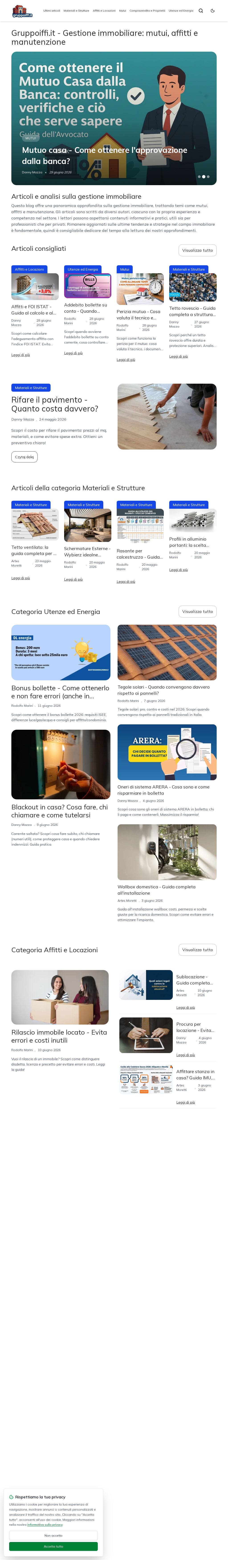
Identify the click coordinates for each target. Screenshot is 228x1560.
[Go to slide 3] (208, 176)
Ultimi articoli (51, 10)
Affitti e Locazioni (104, 10)
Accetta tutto (53, 1546)
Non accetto (54, 1536)
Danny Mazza (21, 825)
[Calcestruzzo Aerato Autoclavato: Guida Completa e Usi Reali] (114, 118)
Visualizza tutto (197, 250)
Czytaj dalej (24, 457)
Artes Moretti (31, 172)
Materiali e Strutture (76, 10)
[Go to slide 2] (203, 176)
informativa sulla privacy (44, 1525)
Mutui (122, 10)
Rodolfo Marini (22, 706)
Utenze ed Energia (181, 10)
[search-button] (200, 10)
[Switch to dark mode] (213, 11)
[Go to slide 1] (199, 176)
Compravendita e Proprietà (147, 10)
